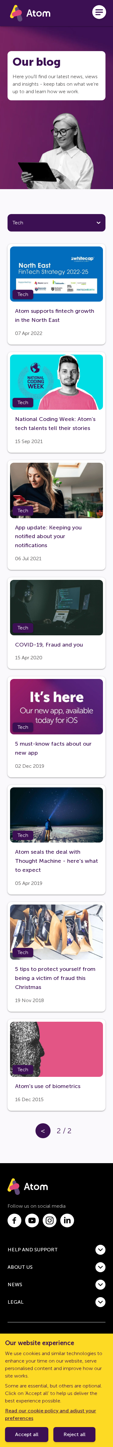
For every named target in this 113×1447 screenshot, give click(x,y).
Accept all (26, 1434)
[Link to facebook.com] (14, 1220)
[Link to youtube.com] (32, 1220)
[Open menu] (99, 13)
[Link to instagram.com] (49, 1220)
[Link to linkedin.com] (67, 1220)
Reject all (74, 1434)
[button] (56, 1250)
